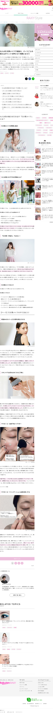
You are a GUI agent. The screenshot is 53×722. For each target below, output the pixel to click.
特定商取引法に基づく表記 (43, 692)
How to (2, 73)
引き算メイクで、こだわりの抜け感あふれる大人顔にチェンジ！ (17, 108)
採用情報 (45, 703)
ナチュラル (19, 649)
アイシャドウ (38, 125)
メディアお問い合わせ (42, 684)
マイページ (22, 686)
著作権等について (38, 703)
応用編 (15, 627)
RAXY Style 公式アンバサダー (42, 120)
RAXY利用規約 (41, 690)
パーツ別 (12, 73)
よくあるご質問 (41, 686)
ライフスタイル (42, 135)
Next (32, 565)
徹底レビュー (47, 122)
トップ (6, 13)
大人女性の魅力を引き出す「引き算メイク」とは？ (14, 88)
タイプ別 (13, 649)
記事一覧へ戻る (17, 595)
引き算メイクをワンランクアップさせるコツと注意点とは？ (17, 104)
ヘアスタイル (40, 127)
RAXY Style (20, 13)
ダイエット (38, 132)
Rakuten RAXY (6, 9)
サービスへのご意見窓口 (43, 688)
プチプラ (38, 130)
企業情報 (24, 703)
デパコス (45, 132)
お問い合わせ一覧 (10, 712)
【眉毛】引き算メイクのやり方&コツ (11, 93)
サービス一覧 (2, 712)
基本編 (8, 649)
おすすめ (44, 117)
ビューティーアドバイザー (25, 690)
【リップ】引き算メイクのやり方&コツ (12, 102)
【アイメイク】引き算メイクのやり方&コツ (13, 96)
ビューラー (9, 670)
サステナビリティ (19, 712)
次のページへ (17, 559)
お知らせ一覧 (40, 682)
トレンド (6, 73)
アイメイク (5, 71)
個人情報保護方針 (30, 703)
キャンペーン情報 (34, 13)
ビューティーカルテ (24, 688)
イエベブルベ (9, 627)
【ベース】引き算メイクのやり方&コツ (12, 91)
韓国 (41, 122)
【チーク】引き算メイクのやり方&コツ (12, 99)
